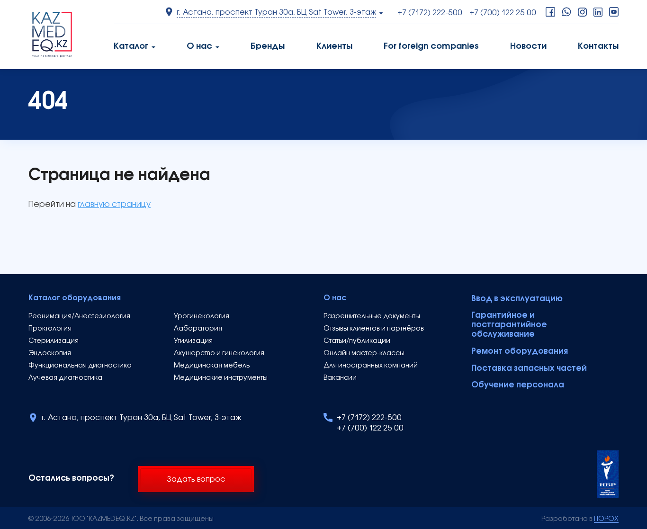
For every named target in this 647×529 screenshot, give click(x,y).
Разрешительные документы (372, 317)
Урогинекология (201, 317)
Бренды (268, 47)
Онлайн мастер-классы (364, 353)
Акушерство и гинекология (219, 353)
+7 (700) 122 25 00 (502, 13)
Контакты (598, 47)
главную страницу (114, 204)
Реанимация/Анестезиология (79, 317)
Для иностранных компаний (371, 366)
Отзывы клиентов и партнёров (374, 329)
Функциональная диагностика (80, 366)
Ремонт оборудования (519, 351)
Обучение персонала (517, 385)
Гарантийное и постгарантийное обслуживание (509, 325)
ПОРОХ (606, 519)
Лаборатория (198, 329)
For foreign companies (431, 47)
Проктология (50, 329)
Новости (528, 47)
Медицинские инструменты (221, 378)
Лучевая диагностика (65, 378)
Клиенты (334, 47)
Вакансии (340, 378)
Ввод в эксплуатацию (517, 299)
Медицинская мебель (212, 366)
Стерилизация (53, 341)
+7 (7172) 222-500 (429, 13)
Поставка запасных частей (529, 368)
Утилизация (193, 341)
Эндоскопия (49, 353)
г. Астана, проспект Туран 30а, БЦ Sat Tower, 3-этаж (141, 418)
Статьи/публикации (357, 341)
